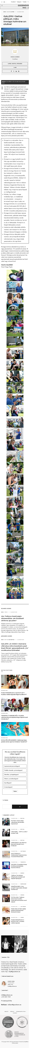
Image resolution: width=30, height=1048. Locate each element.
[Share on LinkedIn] (16, 71)
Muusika (22, 895)
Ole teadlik (23, 851)
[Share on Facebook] (11, 71)
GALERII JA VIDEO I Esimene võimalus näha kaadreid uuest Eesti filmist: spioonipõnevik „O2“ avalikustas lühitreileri (14, 647)
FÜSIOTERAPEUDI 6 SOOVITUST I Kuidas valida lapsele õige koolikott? (14, 693)
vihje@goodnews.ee (14, 972)
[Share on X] (14, 71)
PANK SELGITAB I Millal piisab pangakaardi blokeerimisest (18, 910)
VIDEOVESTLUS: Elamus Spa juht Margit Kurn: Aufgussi (18, 844)
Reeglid (12, 1011)
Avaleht (6, 1011)
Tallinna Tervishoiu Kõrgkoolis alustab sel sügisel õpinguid (18, 877)
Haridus (22, 873)
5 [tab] (9, 1027)
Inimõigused (23, 884)
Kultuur (10, 639)
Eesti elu (6, 639)
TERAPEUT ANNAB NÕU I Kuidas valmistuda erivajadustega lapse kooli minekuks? (14, 717)
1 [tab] (3, 1027)
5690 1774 (10, 984)
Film (13, 639)
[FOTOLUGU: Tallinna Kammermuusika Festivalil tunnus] (7, 944)
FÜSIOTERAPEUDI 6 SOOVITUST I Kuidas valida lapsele (17, 921)
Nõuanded (19, 63)
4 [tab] (7, 1027)
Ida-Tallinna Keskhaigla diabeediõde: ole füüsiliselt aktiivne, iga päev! (12, 618)
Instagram (19, 2)
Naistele (9, 11)
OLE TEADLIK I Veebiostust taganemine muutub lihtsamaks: (19, 855)
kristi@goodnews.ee (12, 986)
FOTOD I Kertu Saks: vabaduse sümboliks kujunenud (17, 822)
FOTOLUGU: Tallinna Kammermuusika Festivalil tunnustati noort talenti (19, 900)
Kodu (4, 11)
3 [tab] (6, 1027)
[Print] (18, 71)
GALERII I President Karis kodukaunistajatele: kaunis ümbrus (19, 866)
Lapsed (12, 11)
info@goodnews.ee (6, 995)
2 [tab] (4, 1027)
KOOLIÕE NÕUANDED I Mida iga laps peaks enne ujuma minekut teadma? (14, 741)
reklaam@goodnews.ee (14, 1005)
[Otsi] (20, 807)
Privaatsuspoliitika (6, 1001)
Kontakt (15, 1013)
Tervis (6, 612)
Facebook (13, 2)
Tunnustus (23, 862)
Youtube (24, 2)
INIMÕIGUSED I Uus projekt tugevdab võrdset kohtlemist (19, 888)
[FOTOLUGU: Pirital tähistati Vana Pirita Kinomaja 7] (20, 944)
